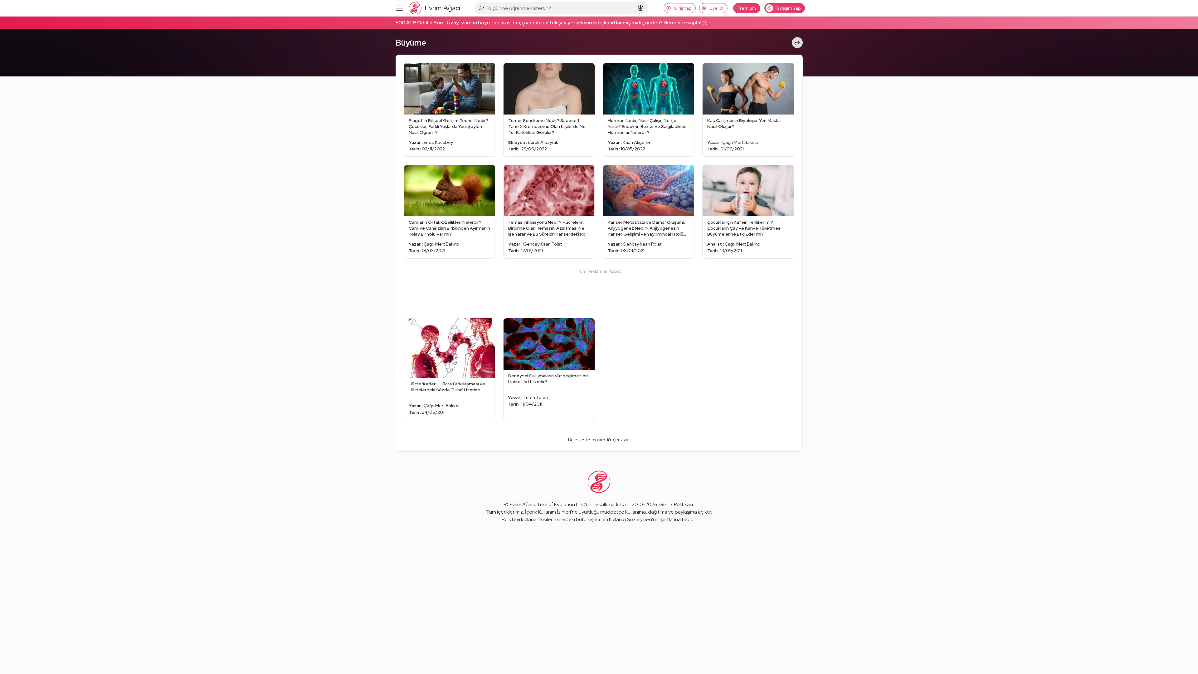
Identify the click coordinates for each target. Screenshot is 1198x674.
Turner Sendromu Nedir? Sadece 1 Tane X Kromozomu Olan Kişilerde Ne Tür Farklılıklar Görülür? (547, 126)
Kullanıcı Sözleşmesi (630, 519)
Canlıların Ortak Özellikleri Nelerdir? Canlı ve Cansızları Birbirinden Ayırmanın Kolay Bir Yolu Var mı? (449, 228)
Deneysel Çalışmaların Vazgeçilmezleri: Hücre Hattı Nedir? (548, 378)
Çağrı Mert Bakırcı (740, 142)
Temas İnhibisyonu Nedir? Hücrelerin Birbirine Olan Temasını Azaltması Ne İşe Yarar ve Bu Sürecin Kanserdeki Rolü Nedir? (548, 228)
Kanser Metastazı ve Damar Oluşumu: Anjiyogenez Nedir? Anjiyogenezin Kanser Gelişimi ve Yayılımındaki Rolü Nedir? (647, 228)
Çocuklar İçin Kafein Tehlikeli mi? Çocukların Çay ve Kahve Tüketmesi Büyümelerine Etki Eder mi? (744, 228)
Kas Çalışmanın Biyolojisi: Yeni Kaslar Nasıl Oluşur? (744, 123)
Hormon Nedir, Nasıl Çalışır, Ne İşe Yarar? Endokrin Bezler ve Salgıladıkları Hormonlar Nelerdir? (647, 126)
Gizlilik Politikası (676, 504)
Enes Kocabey (438, 142)
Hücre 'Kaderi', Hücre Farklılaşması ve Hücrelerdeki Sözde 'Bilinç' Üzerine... (447, 387)
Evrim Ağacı (522, 504)
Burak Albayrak (543, 142)
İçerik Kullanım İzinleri (548, 512)
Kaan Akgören (637, 142)
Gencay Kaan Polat (542, 244)
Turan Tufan (535, 397)
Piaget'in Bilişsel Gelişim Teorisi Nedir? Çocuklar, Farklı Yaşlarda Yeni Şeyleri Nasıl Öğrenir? (448, 126)
